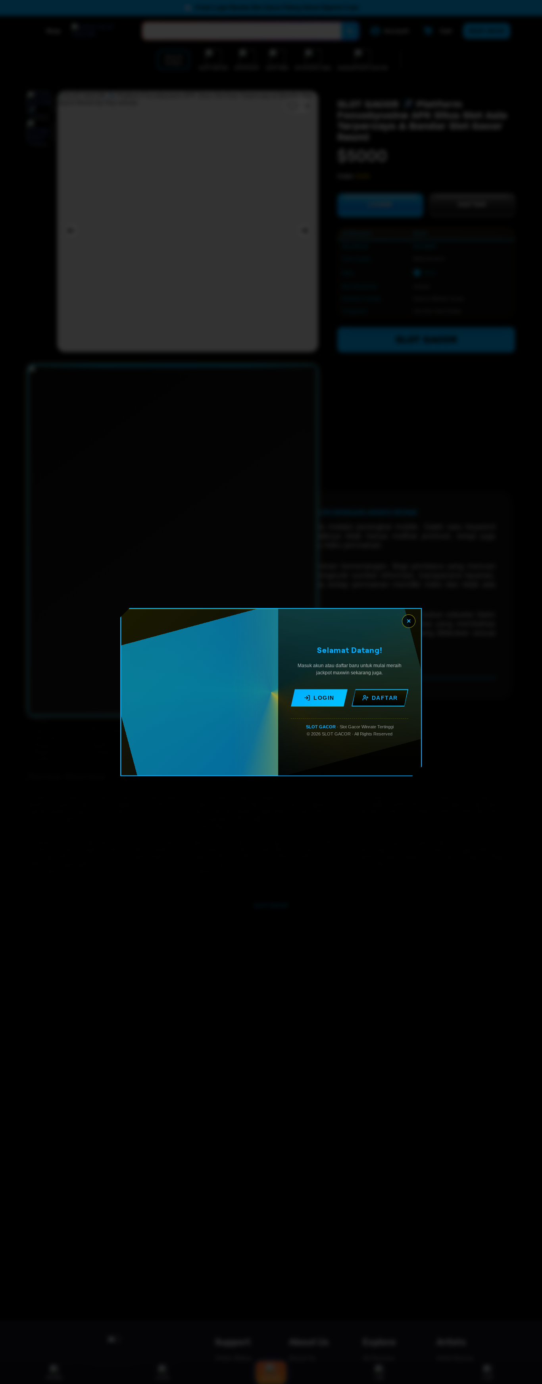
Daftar (385, 698)
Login (323, 698)
